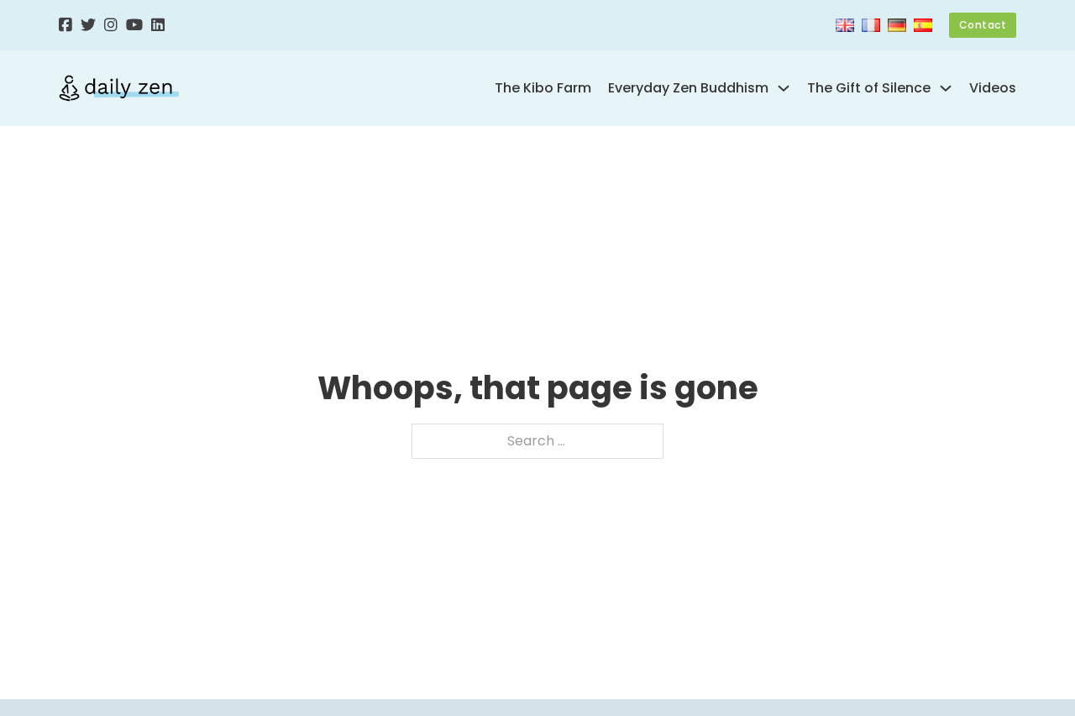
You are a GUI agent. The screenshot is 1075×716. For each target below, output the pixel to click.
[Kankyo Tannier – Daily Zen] (119, 88)
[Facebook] (65, 26)
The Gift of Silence (869, 87)
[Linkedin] (158, 26)
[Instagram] (111, 26)
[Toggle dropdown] (783, 88)
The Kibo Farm (543, 87)
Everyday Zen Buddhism (688, 87)
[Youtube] (134, 26)
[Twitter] (88, 26)
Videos (992, 87)
